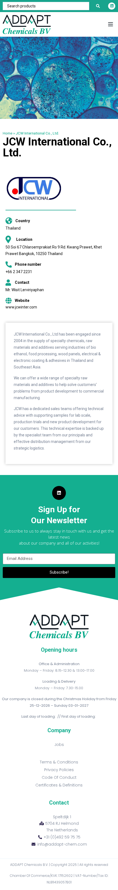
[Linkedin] (111, 6)
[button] (110, 24)
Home (7, 133)
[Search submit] (98, 6)
